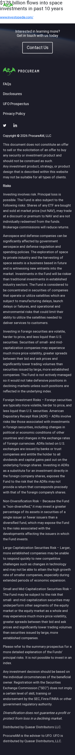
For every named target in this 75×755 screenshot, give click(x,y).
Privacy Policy (14, 113)
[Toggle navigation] (67, 6)
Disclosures (12, 94)
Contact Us (37, 47)
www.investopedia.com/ (16, 17)
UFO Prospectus (16, 104)
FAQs (7, 84)
